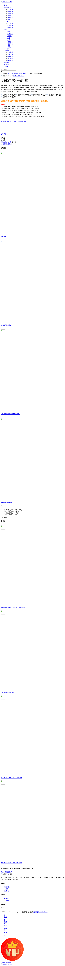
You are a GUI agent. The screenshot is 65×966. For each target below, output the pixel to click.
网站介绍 (3, 872)
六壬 (8, 38)
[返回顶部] (4, 935)
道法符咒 (10, 13)
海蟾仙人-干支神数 (6, 502)
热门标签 (6, 891)
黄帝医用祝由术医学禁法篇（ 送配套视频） (14, 608)
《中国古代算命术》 (7, 144)
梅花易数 (10, 42)
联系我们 (9, 872)
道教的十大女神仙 (6, 142)
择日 (8, 46)
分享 (5, 929)
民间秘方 (10, 58)
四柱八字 (10, 34)
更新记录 (6, 900)
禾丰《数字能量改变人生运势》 (10, 414)
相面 (8, 32)
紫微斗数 (10, 44)
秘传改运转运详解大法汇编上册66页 (11, 778)
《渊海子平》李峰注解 (19, 121)
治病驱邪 (10, 15)
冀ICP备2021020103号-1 (40, 912)
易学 (20, 74)
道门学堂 (3, 134)
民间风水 (10, 23)
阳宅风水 (10, 25)
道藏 (8, 19)
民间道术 (10, 9)
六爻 (8, 40)
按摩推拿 (10, 60)
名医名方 (10, 56)
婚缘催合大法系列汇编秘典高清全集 (11, 863)
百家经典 (10, 17)
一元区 (6, 889)
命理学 (9, 36)
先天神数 (3, 236)
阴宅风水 (10, 27)
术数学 (9, 48)
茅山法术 (10, 11)
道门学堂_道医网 (12, 74)
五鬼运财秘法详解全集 (7, 693)
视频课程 (6, 887)
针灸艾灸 (10, 54)
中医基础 (10, 52)
